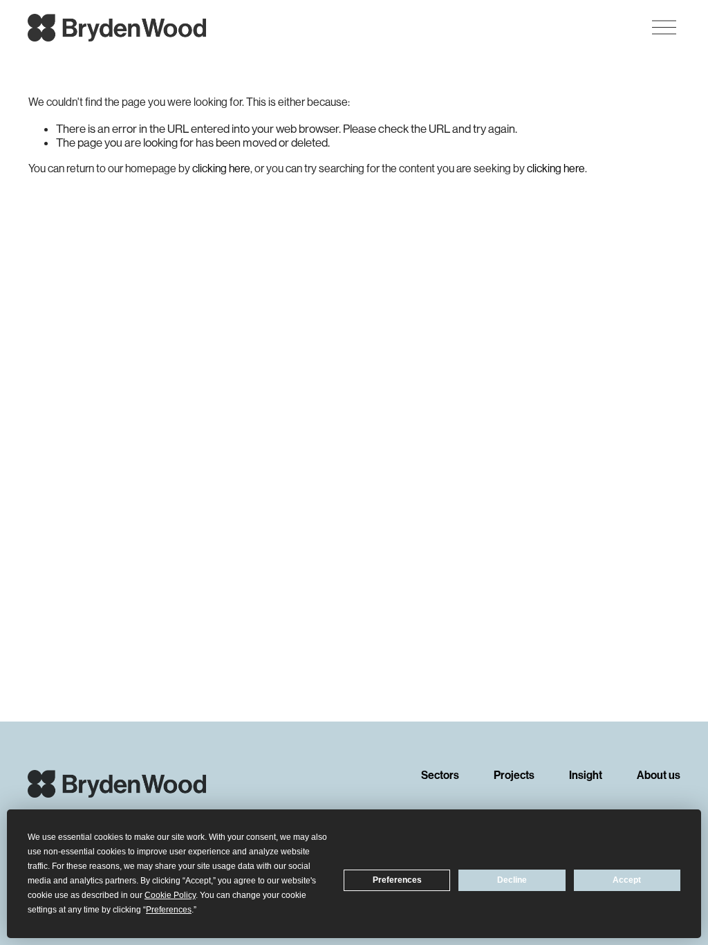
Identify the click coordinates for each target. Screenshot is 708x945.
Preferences (397, 880)
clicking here (221, 168)
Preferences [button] (169, 910)
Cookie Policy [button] (170, 895)
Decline (512, 880)
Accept (627, 880)
